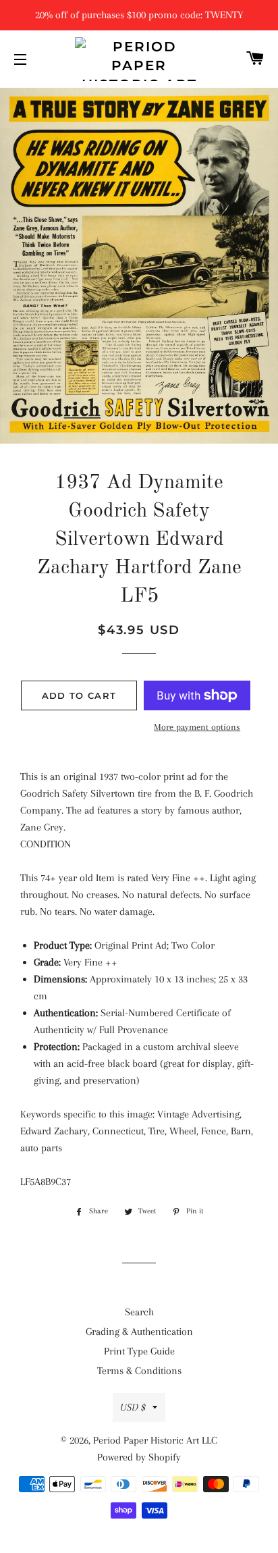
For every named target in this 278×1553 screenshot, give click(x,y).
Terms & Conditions (139, 1371)
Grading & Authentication (139, 1331)
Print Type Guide (139, 1351)
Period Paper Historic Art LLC (155, 1440)
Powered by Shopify (139, 1457)
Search (139, 1312)
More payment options (197, 727)
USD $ (133, 1407)
